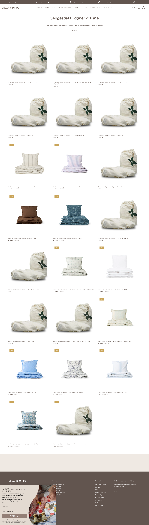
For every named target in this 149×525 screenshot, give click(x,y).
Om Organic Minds (100, 484)
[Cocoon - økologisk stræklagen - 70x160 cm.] (119, 112)
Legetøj (76, 8)
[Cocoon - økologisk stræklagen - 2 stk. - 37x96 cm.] (29, 59)
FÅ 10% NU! (14, 516)
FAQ (96, 490)
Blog (96, 503)
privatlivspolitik (22, 522)
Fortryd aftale (99, 505)
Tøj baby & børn (50, 8)
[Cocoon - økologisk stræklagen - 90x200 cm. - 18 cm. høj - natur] (74, 317)
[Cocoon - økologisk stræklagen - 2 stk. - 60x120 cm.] (119, 215)
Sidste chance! (108, 8)
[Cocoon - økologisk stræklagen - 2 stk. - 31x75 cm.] (119, 59)
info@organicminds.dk (58, 492)
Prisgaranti (98, 500)
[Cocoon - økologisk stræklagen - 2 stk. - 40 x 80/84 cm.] (74, 112)
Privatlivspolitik (99, 497)
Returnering (98, 495)
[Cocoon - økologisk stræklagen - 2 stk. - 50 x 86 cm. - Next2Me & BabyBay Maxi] (74, 59)
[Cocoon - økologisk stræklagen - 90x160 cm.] (29, 317)
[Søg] (139, 8)
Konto (134, 8)
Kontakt (97, 487)
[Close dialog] (54, 487)
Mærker (39, 8)
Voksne (85, 8)
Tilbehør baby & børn (64, 8)
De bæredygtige (95, 8)
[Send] (139, 492)
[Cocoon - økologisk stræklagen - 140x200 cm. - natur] (29, 266)
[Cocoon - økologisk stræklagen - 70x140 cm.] (29, 112)
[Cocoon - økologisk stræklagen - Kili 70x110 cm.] (119, 163)
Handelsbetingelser (101, 492)
